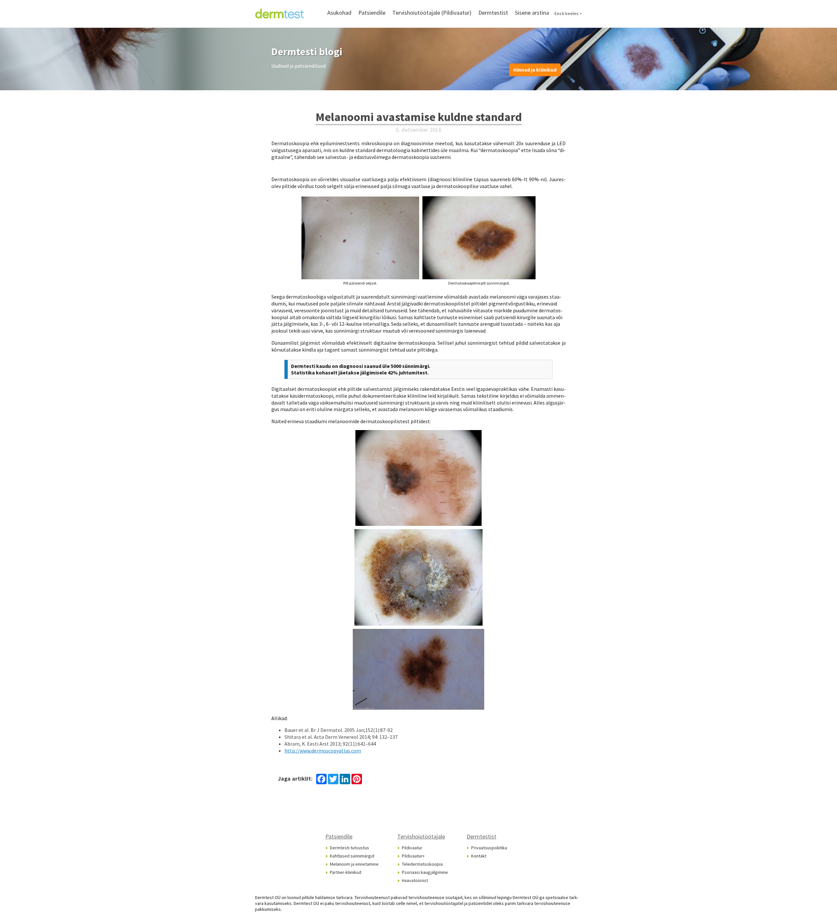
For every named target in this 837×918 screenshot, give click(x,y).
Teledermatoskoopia (422, 864)
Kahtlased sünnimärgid (352, 856)
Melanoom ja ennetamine (354, 864)
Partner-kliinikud (345, 872)
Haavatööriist (415, 880)
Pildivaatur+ (413, 856)
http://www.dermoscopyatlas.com (322, 750)
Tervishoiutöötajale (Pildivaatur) (431, 12)
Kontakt (479, 856)
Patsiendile (371, 12)
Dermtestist (493, 12)
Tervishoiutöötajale (421, 836)
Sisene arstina (532, 12)
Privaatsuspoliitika (489, 848)
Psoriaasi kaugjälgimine (425, 872)
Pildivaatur (412, 848)
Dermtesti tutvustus (349, 848)
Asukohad (339, 12)
